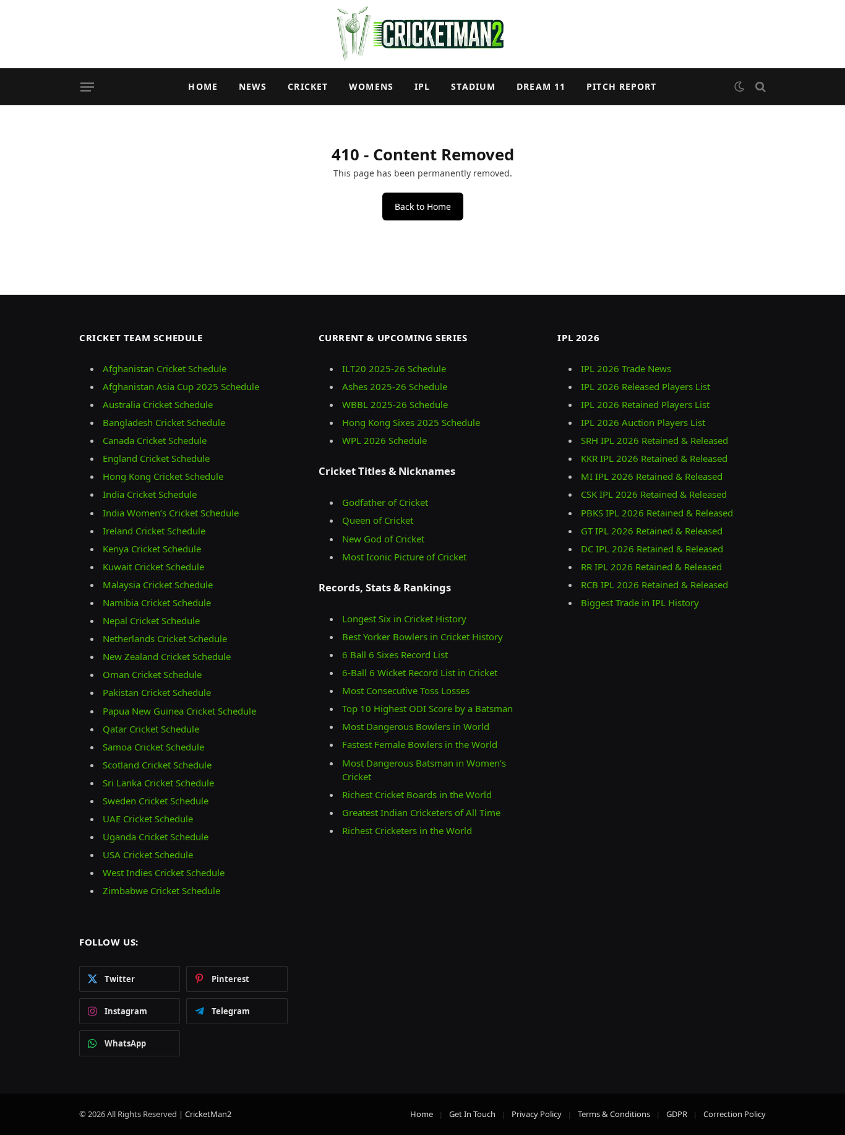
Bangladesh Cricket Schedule (164, 422)
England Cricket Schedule (156, 458)
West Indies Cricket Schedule (164, 872)
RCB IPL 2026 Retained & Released (654, 584)
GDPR (676, 1114)
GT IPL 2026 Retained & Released (652, 530)
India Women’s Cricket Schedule (171, 513)
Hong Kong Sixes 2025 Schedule (411, 422)
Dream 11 (541, 86)
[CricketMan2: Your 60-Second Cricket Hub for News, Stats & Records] (422, 34)
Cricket (308, 86)
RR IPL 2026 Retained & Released (651, 566)
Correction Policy (734, 1114)
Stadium (473, 86)
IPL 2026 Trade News (626, 368)
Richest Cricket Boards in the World (417, 794)
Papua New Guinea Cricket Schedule (179, 711)
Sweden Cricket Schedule (155, 800)
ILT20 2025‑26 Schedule (394, 368)
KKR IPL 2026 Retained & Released (654, 458)
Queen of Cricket (377, 520)
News (253, 86)
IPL (422, 86)
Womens (371, 86)
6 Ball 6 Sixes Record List (395, 654)
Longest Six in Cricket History (404, 618)
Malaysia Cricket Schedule (158, 584)
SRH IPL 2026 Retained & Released (654, 440)
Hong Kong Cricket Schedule (163, 476)
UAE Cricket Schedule (148, 818)
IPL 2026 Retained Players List (645, 404)
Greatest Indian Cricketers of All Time (421, 812)
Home (202, 86)
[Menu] (87, 86)
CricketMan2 (208, 1114)
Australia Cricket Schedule (158, 404)
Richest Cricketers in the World (407, 830)
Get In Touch (472, 1114)
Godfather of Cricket (385, 502)
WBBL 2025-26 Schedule (395, 404)
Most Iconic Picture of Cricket (404, 556)
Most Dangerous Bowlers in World (415, 726)
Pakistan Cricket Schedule (157, 692)
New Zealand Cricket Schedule (167, 656)
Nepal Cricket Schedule (151, 620)
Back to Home (423, 206)
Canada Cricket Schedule (155, 440)
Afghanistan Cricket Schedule (164, 368)
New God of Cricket (383, 539)
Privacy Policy (537, 1114)
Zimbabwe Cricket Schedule (161, 890)
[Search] (759, 87)
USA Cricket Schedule (148, 854)
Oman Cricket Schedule (152, 674)
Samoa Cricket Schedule (153, 747)
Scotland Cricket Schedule (157, 765)
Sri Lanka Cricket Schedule (158, 782)
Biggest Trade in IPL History (640, 602)
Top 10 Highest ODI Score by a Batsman (427, 708)
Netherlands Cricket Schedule (165, 638)
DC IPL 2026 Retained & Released (652, 548)
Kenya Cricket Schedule (152, 548)
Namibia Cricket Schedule (157, 602)
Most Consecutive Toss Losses (406, 690)
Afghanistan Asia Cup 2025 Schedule (181, 386)
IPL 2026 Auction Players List (643, 422)
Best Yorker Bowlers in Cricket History (422, 636)
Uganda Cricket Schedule (155, 836)
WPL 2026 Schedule (384, 440)
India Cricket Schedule (150, 494)
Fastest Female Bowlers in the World (419, 744)
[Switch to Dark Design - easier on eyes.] (739, 86)
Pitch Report (621, 86)
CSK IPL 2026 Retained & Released (654, 494)
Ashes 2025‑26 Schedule (394, 386)
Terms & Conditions (614, 1114)
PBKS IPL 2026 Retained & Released (657, 513)
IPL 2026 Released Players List (645, 386)
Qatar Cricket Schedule (151, 729)
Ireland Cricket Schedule (154, 530)
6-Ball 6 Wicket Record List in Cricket (419, 672)
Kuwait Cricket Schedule (153, 566)
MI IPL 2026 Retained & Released (652, 476)
